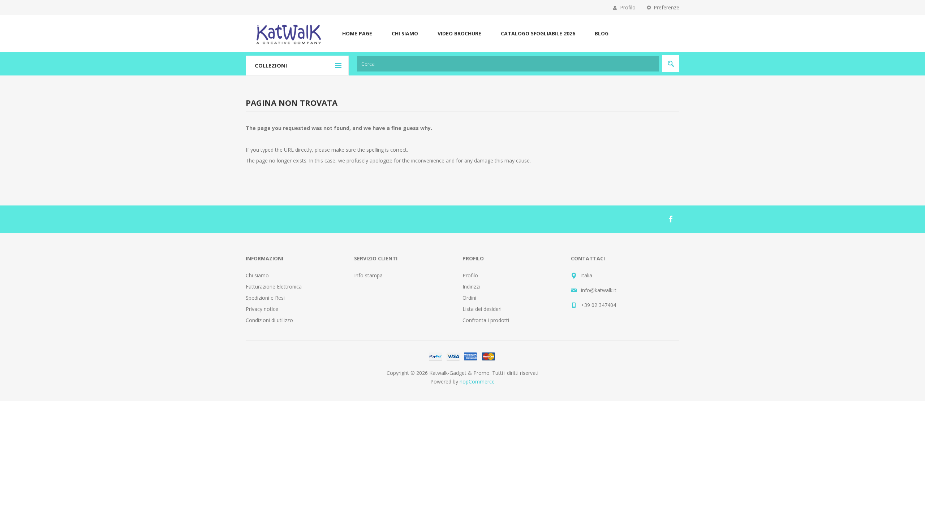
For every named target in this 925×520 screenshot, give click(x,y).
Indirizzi (471, 286)
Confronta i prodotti (485, 320)
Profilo (628, 7)
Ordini (469, 297)
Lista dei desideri (482, 309)
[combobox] (508, 64)
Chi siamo (257, 275)
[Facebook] (670, 219)
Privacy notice (262, 309)
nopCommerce (477, 381)
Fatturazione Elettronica (274, 286)
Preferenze (666, 7)
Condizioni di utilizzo (269, 320)
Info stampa (368, 275)
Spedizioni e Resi (265, 297)
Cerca (670, 63)
